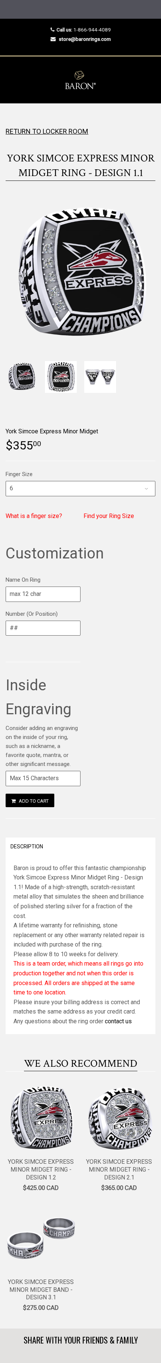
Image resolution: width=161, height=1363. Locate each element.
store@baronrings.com (85, 39)
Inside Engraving (39, 697)
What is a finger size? (34, 516)
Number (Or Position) (32, 614)
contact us (118, 1021)
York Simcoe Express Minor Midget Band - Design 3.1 (41, 1289)
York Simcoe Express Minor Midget (52, 431)
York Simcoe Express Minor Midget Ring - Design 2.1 (119, 1169)
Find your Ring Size (108, 516)
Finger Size (19, 474)
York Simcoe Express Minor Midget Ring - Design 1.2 (41, 1169)
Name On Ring (23, 579)
